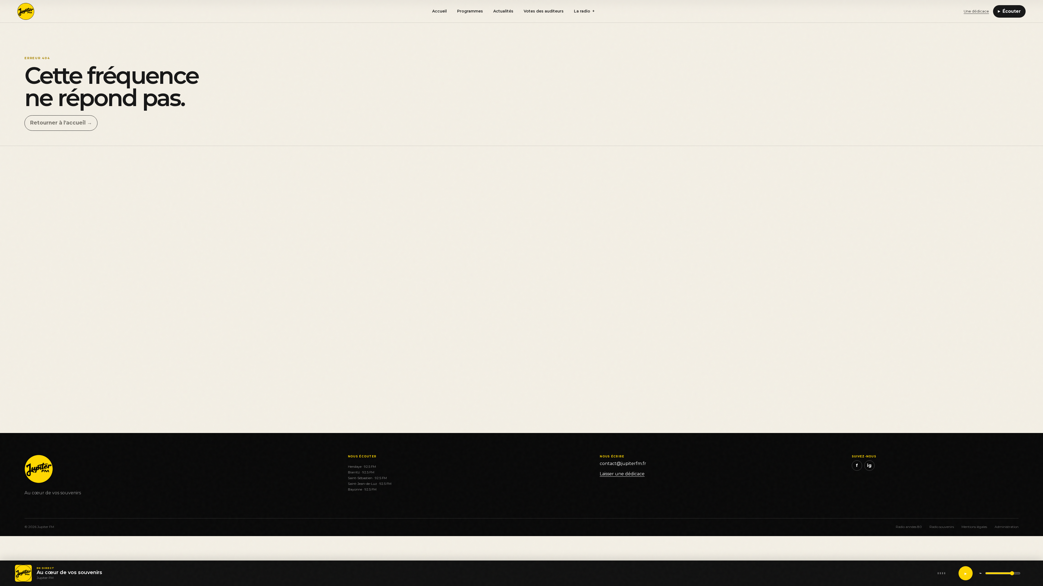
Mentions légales (974, 527)
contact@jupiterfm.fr (623, 463)
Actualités (503, 11)
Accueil (439, 11)
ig (869, 465)
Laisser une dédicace (622, 473)
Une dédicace (976, 11)
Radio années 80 (909, 527)
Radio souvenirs (941, 527)
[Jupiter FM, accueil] (40, 11)
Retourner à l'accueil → (61, 123)
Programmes (470, 11)
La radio (584, 11)
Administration (1007, 527)
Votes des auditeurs (544, 11)
